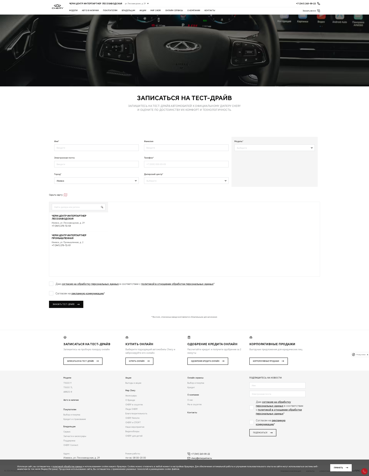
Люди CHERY (131, 409)
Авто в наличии (90, 11)
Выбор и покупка (71, 415)
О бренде (130, 400)
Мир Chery (155, 11)
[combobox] (273, 148)
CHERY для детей (133, 436)
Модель (238, 141)
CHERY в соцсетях (134, 404)
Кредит (191, 387)
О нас (190, 400)
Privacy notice (360, 354)
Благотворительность (136, 413)
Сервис (66, 432)
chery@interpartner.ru (201, 458)
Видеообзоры (132, 431)
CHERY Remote (132, 418)
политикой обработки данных (67, 466)
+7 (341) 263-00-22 (200, 454)
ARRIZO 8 (67, 392)
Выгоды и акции (133, 383)
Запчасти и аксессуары (74, 436)
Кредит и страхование (74, 419)
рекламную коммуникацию (87, 293)
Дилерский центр (153, 174)
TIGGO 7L (68, 387)
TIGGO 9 (67, 383)
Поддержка (69, 441)
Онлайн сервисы (174, 11)
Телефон (148, 158)
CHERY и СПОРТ (133, 422)
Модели (73, 11)
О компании (193, 11)
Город (57, 174)
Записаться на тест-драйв (80, 361)
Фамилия (148, 141)
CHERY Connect (70, 445)
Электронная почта (64, 158)
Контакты (210, 11)
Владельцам (128, 11)
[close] (367, 355)
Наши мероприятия (134, 427)
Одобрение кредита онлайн (205, 361)
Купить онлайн (137, 361)
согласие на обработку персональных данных (90, 283)
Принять (338, 468)
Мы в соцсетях (194, 404)
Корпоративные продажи (266, 361)
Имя (56, 141)
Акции (143, 11)
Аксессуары (131, 396)
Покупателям (110, 11)
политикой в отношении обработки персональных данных (177, 283)
